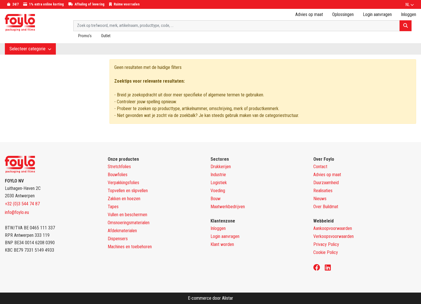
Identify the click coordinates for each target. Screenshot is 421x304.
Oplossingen (343, 14)
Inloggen (218, 228)
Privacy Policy (326, 244)
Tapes (113, 206)
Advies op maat (309, 14)
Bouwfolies (117, 174)
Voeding (217, 190)
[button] (409, 4)
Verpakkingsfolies (123, 182)
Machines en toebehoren (130, 246)
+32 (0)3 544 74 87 (22, 203)
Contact (320, 166)
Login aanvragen (377, 14)
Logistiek (218, 182)
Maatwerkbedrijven (227, 206)
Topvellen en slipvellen (128, 190)
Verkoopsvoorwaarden (333, 236)
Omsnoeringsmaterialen (128, 222)
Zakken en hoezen (124, 198)
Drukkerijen (220, 166)
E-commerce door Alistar (210, 298)
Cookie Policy (325, 252)
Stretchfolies (119, 166)
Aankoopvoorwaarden (332, 228)
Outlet (106, 35)
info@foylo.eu (17, 212)
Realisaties (323, 190)
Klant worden (222, 244)
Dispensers (118, 238)
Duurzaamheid (326, 182)
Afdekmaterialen (122, 230)
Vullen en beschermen (127, 214)
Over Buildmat (325, 206)
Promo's (85, 35)
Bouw (215, 198)
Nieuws (319, 198)
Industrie (218, 174)
